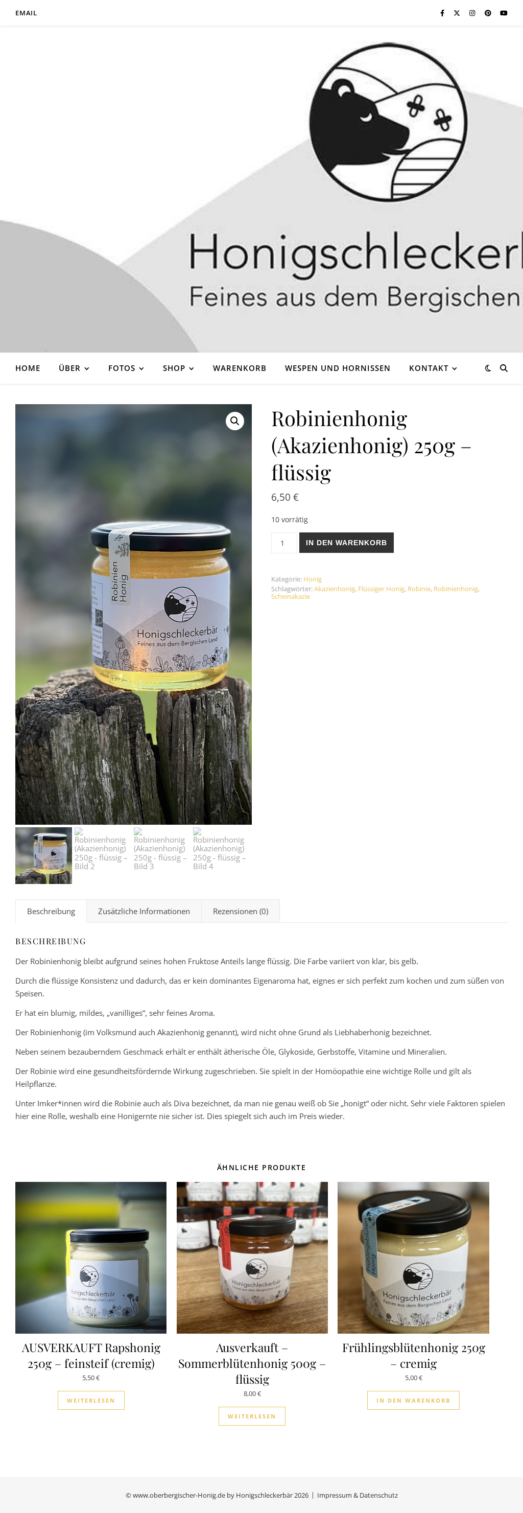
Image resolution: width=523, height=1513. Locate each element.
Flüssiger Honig (381, 588)
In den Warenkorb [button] (413, 1400)
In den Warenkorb (346, 543)
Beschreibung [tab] (51, 911)
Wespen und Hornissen (338, 368)
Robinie (419, 588)
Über (70, 368)
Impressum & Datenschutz (357, 1495)
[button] (235, 421)
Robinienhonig (456, 588)
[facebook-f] (443, 12)
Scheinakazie (290, 596)
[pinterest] (489, 12)
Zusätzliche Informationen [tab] (144, 911)
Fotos (121, 368)
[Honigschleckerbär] (261, 189)
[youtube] (504, 12)
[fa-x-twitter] (458, 12)
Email (26, 12)
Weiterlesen (91, 1400)
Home (27, 368)
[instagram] (473, 12)
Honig (312, 579)
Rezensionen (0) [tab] (240, 911)
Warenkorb (240, 368)
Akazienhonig (334, 588)
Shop (174, 368)
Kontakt (428, 368)
